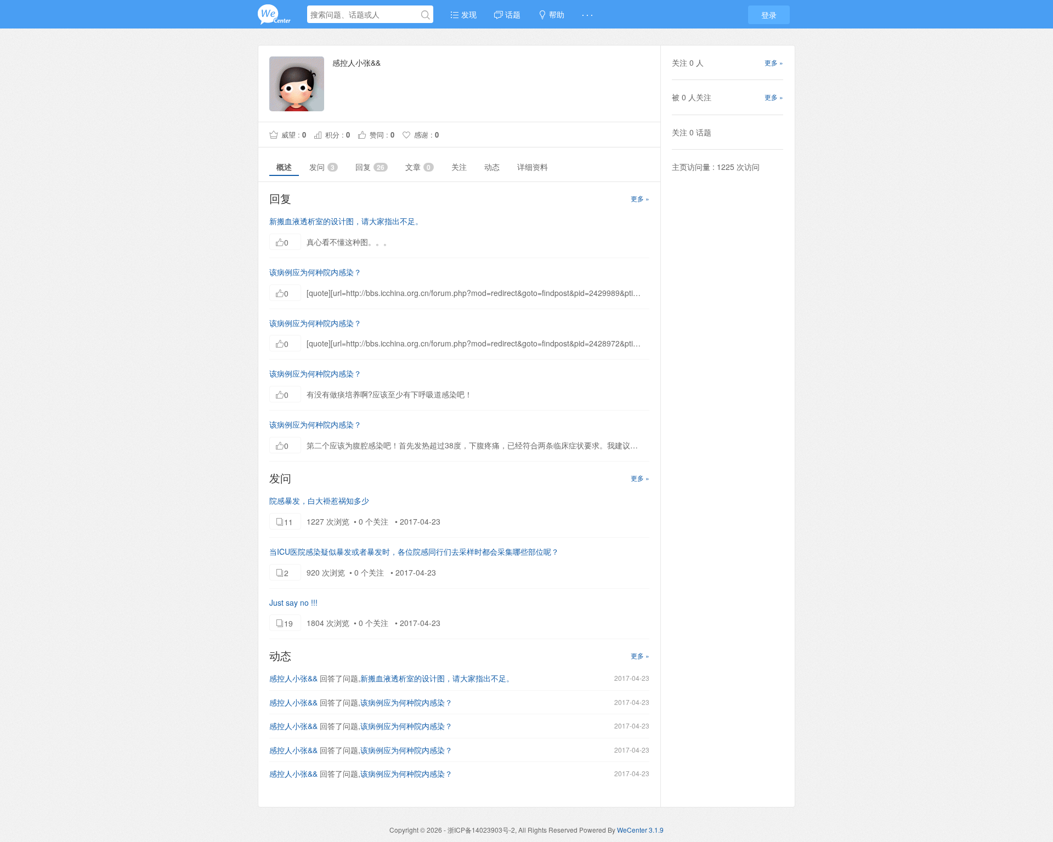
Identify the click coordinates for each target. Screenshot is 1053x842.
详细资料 (532, 166)
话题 (511, 14)
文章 (418, 166)
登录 (769, 14)
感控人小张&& (293, 678)
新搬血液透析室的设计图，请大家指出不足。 (346, 220)
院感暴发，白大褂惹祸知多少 (319, 500)
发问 (322, 166)
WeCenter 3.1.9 (640, 829)
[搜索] (426, 15)
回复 (369, 166)
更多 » (640, 198)
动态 (492, 166)
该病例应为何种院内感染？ (315, 271)
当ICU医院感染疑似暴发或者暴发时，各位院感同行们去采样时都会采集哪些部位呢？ (414, 551)
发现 (468, 14)
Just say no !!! (293, 602)
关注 (459, 166)
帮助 (555, 14)
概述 (284, 166)
